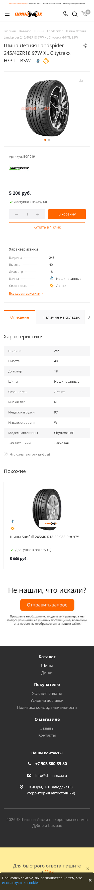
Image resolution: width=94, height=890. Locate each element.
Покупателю (47, 684)
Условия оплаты (47, 693)
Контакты (47, 735)
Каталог (47, 656)
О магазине (47, 719)
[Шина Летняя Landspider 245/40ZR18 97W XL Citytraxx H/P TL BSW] (47, 108)
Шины (47, 665)
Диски (47, 672)
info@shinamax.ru (51, 775)
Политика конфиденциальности (47, 707)
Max (49, 871)
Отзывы (47, 728)
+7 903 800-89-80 (51, 763)
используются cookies (21, 882)
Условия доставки (47, 700)
